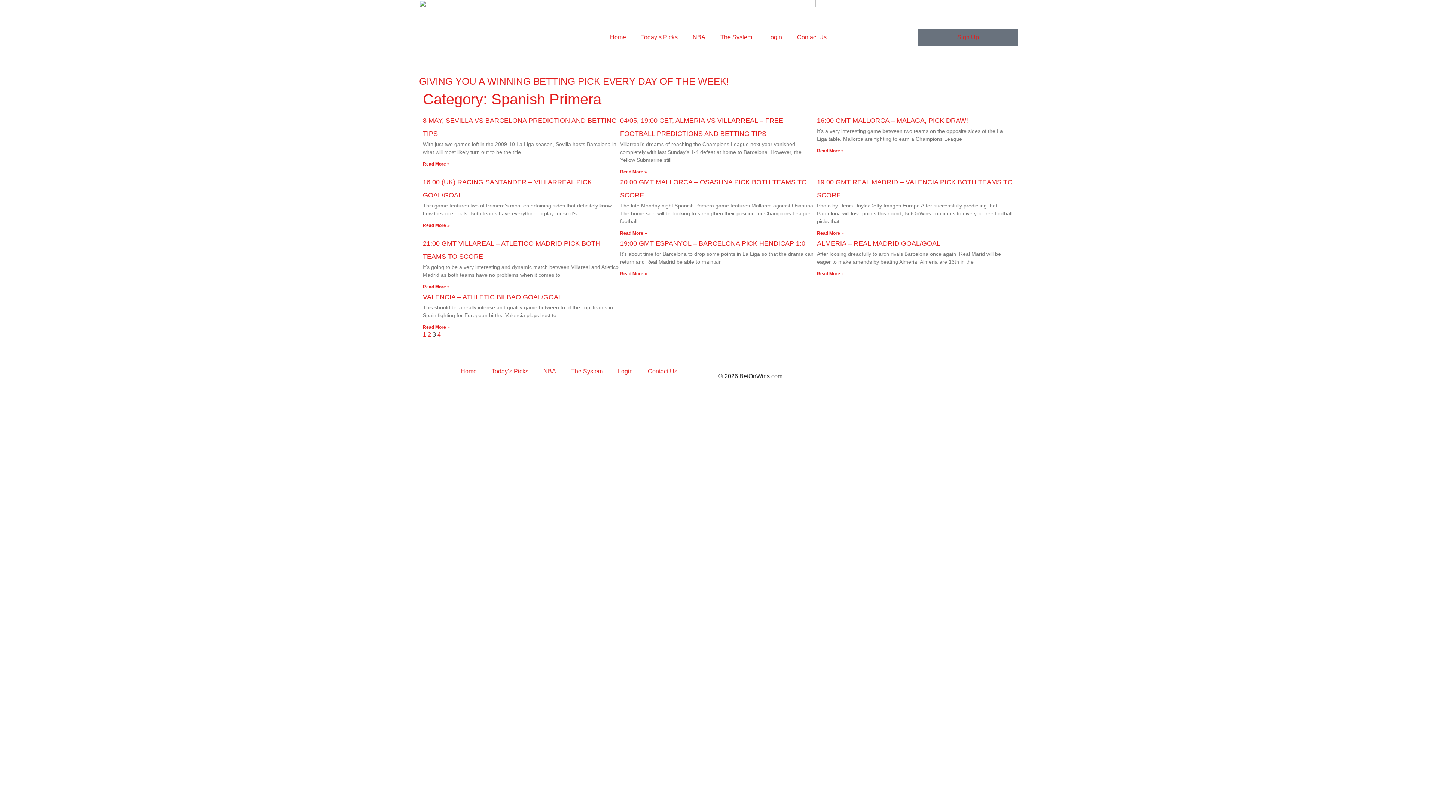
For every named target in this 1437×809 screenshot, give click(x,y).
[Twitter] (428, 351)
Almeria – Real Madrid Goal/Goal (878, 243)
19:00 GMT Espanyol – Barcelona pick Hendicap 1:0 (712, 243)
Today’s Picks (659, 37)
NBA (699, 37)
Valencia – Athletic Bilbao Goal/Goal (492, 297)
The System (736, 37)
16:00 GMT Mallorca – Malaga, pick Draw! (892, 120)
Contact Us (812, 37)
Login (774, 37)
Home (618, 37)
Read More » (436, 164)
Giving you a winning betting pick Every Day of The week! (574, 81)
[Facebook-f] (578, 351)
